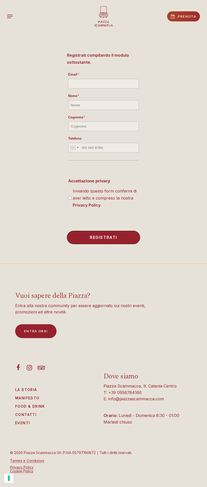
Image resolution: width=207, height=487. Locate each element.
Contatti (26, 414)
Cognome (76, 117)
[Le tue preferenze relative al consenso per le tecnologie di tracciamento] (9, 478)
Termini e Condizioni (27, 461)
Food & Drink (30, 406)
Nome (73, 96)
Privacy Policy (86, 205)
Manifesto (27, 398)
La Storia (26, 389)
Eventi (22, 423)
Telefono (75, 138)
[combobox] (74, 147)
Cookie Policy (21, 471)
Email (73, 74)
